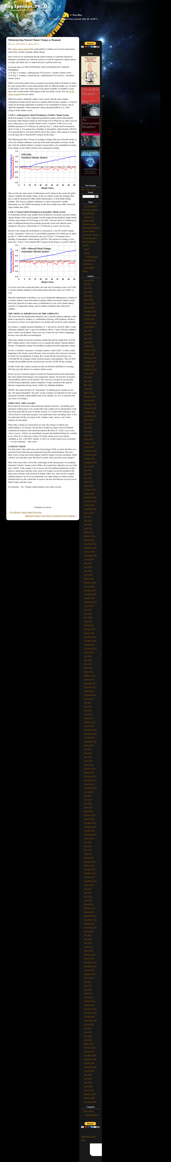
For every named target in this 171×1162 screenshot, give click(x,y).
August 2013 (89, 884)
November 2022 (90, 454)
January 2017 (89, 725)
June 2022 (88, 474)
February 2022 (90, 489)
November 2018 (90, 640)
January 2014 (89, 865)
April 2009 (88, 1086)
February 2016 (90, 768)
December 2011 (90, 962)
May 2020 (88, 570)
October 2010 (89, 1016)
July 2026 (88, 284)
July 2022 (88, 470)
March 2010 (89, 1043)
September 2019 (90, 601)
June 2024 (88, 381)
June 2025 (88, 334)
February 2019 (90, 629)
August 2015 (89, 791)
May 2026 (88, 291)
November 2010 (90, 1012)
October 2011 (89, 970)
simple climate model (20, 49)
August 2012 (89, 931)
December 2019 (90, 590)
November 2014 (90, 826)
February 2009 (90, 1094)
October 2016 (89, 737)
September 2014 (90, 834)
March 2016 (89, 764)
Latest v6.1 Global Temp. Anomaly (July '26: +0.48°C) (75, 19)
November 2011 (90, 966)
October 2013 (89, 877)
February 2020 (90, 582)
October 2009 (89, 1063)
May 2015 (88, 803)
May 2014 (88, 849)
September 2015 (90, 787)
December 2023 (90, 404)
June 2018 (88, 660)
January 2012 (89, 958)
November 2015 (90, 780)
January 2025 (89, 353)
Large (93, 189)
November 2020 (90, 547)
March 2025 (89, 346)
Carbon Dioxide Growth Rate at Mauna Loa (91, 260)
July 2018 (88, 656)
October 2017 (89, 691)
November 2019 (90, 594)
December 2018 (90, 636)
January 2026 (89, 307)
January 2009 (89, 1097)
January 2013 (89, 911)
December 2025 (90, 311)
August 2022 (89, 466)
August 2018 (89, 652)
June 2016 (88, 753)
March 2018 (89, 671)
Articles (87, 252)
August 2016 (89, 745)
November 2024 (90, 361)
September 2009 (90, 1066)
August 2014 (89, 838)
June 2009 (88, 1078)
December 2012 (90, 915)
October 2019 (89, 598)
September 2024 (90, 369)
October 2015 (89, 784)
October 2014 (89, 830)
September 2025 (90, 322)
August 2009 (89, 1070)
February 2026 (90, 303)
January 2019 (89, 632)
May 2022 (88, 477)
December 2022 (90, 450)
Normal (88, 189)
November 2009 (90, 1059)
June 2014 (88, 846)
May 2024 (88, 384)
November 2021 (90, 501)
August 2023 (89, 419)
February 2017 (90, 722)
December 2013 (90, 869)
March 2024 (89, 392)
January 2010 (89, 1051)
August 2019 (89, 605)
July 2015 (88, 795)
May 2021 (88, 524)
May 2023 (88, 431)
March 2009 (89, 1090)
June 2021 (88, 520)
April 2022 (88, 481)
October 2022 (89, 458)
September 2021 (90, 508)
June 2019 (88, 613)
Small (82, 189)
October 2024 (89, 365)
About (86, 249)
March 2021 (89, 532)
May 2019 (88, 617)
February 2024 (90, 396)
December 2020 (90, 543)
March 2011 (89, 997)
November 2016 (90, 733)
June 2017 (88, 706)
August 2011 (89, 977)
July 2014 (88, 842)
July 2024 (88, 377)
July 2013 (88, 888)
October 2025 (89, 319)
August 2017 (89, 698)
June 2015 (88, 799)
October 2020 (89, 551)
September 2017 (90, 694)
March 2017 (89, 718)
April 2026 (88, 295)
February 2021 (90, 536)
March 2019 (89, 625)
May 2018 (88, 663)
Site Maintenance (92, 1114)
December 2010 (90, 1008)
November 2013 (90, 873)
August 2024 (89, 373)
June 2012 (88, 939)
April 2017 (88, 714)
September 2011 (90, 973)
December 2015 (90, 776)
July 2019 (88, 609)
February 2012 (90, 954)
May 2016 (88, 756)
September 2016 (90, 741)
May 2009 (88, 1082)
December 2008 (90, 1101)
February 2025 (90, 350)
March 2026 (89, 299)
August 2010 (89, 1024)
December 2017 (90, 683)
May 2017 (88, 710)
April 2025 (88, 342)
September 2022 (90, 462)
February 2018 (90, 675)
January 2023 (89, 446)
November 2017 (90, 687)
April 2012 (88, 946)
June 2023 (88, 427)
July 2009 (88, 1074)
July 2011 (88, 981)
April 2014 (88, 853)
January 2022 (89, 493)
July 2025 (88, 330)
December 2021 (90, 497)
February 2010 (90, 1047)
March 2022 (89, 485)
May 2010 (88, 1035)
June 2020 (88, 567)
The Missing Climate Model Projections (26, 512)
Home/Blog (77, 15)
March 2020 (89, 578)
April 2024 (88, 388)
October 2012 (89, 923)
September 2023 (90, 415)
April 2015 (88, 807)
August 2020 (89, 559)
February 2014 (90, 861)
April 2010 (88, 1039)
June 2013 (88, 892)
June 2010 (88, 1032)
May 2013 (88, 896)
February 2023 (90, 443)
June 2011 (88, 985)
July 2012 (88, 935)
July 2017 (88, 702)
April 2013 (88, 900)
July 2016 (88, 749)
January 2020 (89, 586)
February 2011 (90, 1001)
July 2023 (88, 423)
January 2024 (89, 400)
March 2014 (89, 857)
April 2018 (88, 667)
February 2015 (90, 815)
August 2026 (89, 280)
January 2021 (89, 539)
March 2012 (89, 950)
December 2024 (90, 357)
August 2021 (89, 512)
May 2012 (88, 942)
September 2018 (90, 648)
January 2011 (89, 1004)
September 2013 (90, 880)
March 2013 (89, 904)
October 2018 (89, 644)
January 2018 (89, 679)
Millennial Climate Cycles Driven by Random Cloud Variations (50, 515)
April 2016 (88, 760)
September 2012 (90, 927)
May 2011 (88, 989)
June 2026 (88, 288)
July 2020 (88, 563)
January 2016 (89, 772)
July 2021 (88, 516)
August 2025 (89, 326)
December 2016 (90, 729)
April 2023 (88, 435)
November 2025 (90, 315)
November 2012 (90, 919)
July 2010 (88, 1028)
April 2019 (88, 621)
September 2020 (90, 555)
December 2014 (90, 822)
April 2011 (88, 993)
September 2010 (90, 1020)
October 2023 (89, 412)
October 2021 (89, 505)
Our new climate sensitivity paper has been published (90, 209)
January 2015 (89, 818)
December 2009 (90, 1055)
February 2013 (90, 908)
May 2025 (88, 338)
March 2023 (89, 439)
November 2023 (90, 408)
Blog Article (89, 1111)
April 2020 (88, 574)
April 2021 (88, 528)
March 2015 (89, 811)
